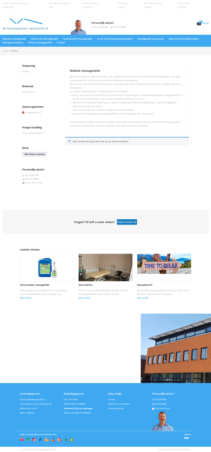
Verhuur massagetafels (40, 42)
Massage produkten (12, 42)
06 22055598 (101, 26)
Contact (61, 42)
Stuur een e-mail (34, 182)
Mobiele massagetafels (14, 38)
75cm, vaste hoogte (32, 133)
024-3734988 (120, 26)
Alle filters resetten (34, 154)
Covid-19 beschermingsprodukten (115, 38)
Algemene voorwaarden (119, 403)
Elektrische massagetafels (44, 38)
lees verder (26, 297)
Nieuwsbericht (144, 284)
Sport (25, 71)
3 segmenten (32, 112)
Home (5, 50)
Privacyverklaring (116, 408)
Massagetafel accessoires (150, 38)
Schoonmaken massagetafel (34, 284)
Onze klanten (85, 284)
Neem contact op (127, 221)
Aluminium (28, 91)
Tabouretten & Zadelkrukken (184, 38)
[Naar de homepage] (35, 25)
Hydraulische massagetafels (77, 38)
